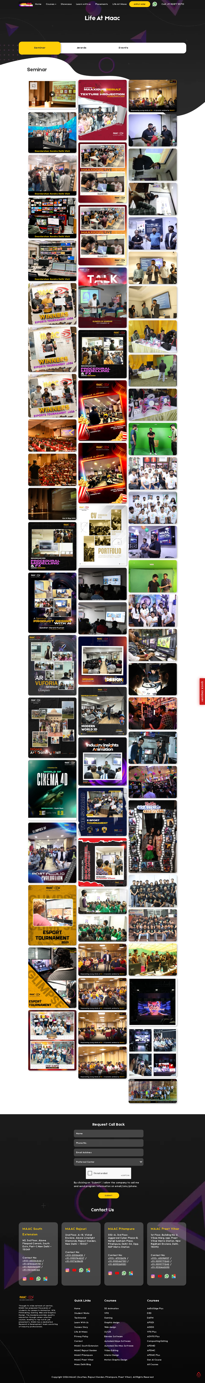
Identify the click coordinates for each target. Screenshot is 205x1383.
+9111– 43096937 (160, 1258)
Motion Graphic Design (115, 1360)
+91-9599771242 (160, 1264)
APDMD (151, 1346)
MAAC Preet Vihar (165, 1229)
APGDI (150, 1322)
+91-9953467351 (117, 1261)
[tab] (40, 48)
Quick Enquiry (202, 691)
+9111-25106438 (74, 1255)
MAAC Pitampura (121, 1229)
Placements (101, 4)
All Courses (152, 1364)
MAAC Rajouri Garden (85, 1350)
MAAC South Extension (86, 1346)
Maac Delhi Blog (82, 1364)
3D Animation (111, 1308)
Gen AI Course (154, 1360)
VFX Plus (151, 1332)
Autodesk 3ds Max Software (119, 1346)
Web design (110, 1327)
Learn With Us (81, 1322)
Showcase (66, 4)
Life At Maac (120, 4)
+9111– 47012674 (117, 1258)
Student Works (81, 1313)
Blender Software (113, 1336)
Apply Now (140, 4)
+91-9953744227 (74, 1258)
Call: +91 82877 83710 (172, 4)
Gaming (108, 1318)
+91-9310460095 (160, 1267)
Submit (108, 1195)
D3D (149, 1313)
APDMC (151, 1350)
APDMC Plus (153, 1355)
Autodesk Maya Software (117, 1341)
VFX (106, 1313)
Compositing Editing (157, 1341)
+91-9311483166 (31, 1270)
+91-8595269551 (117, 1264)
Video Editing (111, 1350)
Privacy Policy (81, 1336)
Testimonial (80, 1318)
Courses (51, 4)
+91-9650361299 (32, 1267)
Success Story (81, 1327)
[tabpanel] (102, 585)
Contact (78, 1341)
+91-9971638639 (74, 1261)
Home (38, 4)
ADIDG (150, 1327)
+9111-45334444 (32, 1261)
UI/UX (107, 1332)
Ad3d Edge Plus (155, 1308)
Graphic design (111, 1322)
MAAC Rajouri (75, 1229)
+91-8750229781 (32, 1264)
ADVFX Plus (153, 1336)
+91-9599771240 (160, 1261)
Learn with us (83, 4)
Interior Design (111, 1355)
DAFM (150, 1318)
